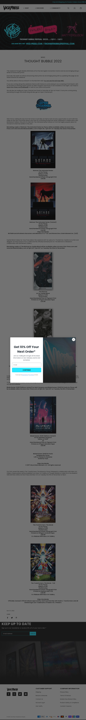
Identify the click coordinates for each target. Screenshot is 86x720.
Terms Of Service (31, 374)
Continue (27, 370)
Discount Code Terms (25, 374)
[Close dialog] (73, 339)
